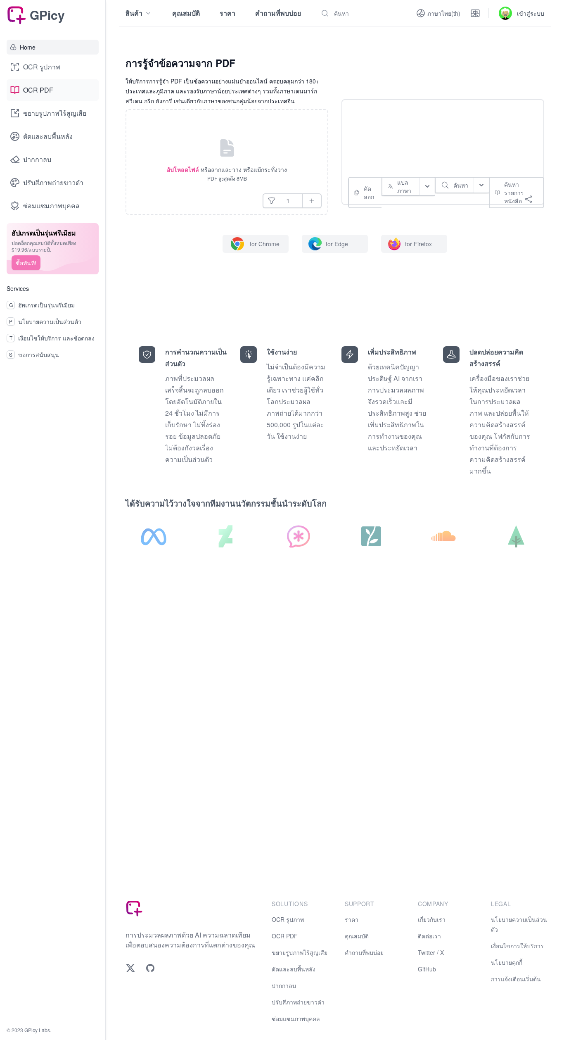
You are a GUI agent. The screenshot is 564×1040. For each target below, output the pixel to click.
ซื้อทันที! (26, 263)
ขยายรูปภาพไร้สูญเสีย (54, 113)
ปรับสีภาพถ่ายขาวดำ (53, 182)
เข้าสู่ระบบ (530, 13)
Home (28, 47)
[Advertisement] (439, 127)
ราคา (227, 13)
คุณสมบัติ (186, 13)
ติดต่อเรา (429, 936)
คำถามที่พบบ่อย (278, 13)
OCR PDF (38, 90)
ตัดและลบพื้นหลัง (48, 136)
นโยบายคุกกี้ (506, 962)
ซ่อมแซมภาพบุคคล (51, 205)
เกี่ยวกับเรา (432, 919)
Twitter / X (431, 952)
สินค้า (134, 13)
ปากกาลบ (37, 159)
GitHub (427, 969)
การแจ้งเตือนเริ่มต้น (516, 979)
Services (18, 288)
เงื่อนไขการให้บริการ (517, 946)
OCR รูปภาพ (41, 66)
